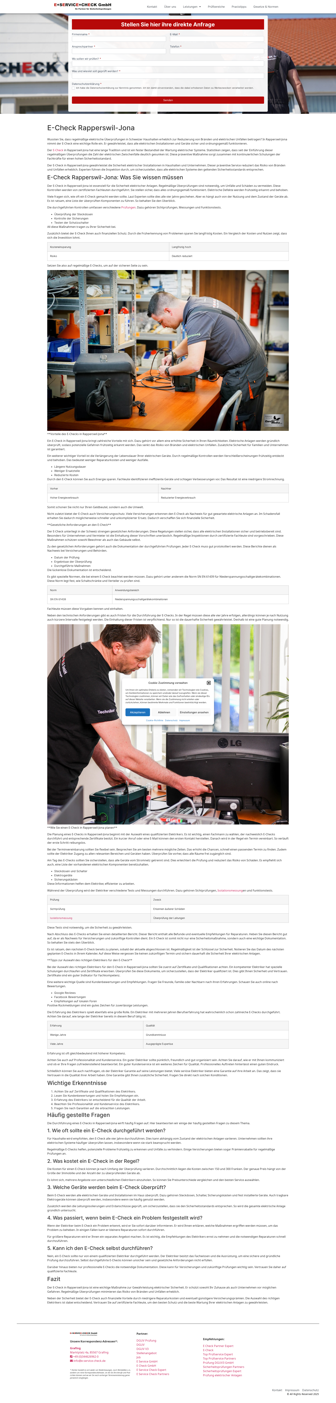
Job (138, 1357)
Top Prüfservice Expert (218, 1354)
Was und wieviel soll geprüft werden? (96, 71)
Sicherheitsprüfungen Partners (223, 1367)
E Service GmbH (147, 1361)
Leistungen (190, 6)
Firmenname (81, 34)
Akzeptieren (137, 712)
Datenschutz (171, 720)
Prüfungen (128, 207)
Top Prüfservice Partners (219, 1358)
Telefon (175, 46)
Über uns (170, 6)
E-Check (58, 150)
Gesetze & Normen (265, 6)
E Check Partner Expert (218, 1346)
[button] (209, 683)
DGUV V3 (142, 1349)
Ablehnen (164, 712)
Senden (168, 100)
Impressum (184, 720)
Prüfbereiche (216, 6)
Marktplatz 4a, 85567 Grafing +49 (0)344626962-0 (89, 1352)
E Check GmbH (146, 1366)
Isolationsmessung (230, 890)
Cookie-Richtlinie (154, 720)
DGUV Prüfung (146, 1340)
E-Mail (175, 34)
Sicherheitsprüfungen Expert (222, 1371)
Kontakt (152, 6)
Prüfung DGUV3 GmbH (218, 1363)
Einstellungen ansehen (194, 712)
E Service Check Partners (152, 1374)
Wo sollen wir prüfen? (86, 58)
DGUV (140, 1345)
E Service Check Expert (152, 1370)
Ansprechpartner (83, 46)
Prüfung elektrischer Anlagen (222, 1375)
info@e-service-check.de (89, 1361)
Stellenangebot (146, 1353)
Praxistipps (239, 6)
